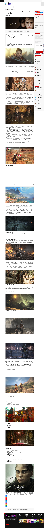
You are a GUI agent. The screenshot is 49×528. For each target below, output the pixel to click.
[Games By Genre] (31, 521)
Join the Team (20, 517)
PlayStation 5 (41, 35)
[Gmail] (20, 503)
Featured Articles (27, 515)
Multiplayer (40, 36)
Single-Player (36, 35)
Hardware (30, 7)
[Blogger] (20, 504)
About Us (20, 515)
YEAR (27, 7)
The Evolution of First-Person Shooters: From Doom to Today (39, 70)
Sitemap (26, 517)
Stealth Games (12, 9)
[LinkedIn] (20, 500)
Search (26, 516)
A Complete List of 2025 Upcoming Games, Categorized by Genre (40, 57)
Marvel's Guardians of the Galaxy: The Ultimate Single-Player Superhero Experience (39, 17)
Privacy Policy (39, 515)
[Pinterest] (20, 499)
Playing (35, 7)
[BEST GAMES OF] (9, 3)
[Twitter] (20, 496)
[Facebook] (20, 495)
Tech (38, 7)
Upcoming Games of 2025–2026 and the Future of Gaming (39, 88)
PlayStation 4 (36, 36)
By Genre (15, 7)
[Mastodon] (20, 502)
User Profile (33, 516)
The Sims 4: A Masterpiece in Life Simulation (39, 73)
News (8, 7)
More (42, 7)
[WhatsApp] (20, 505)
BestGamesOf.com (25, 527)
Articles (11, 7)
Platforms (20, 7)
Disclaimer (39, 517)
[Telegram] (20, 501)
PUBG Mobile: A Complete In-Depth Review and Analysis (39, 104)
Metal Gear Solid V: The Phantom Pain (39, 25)
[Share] (20, 506)
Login (32, 515)
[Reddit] (20, 497)
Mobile (24, 7)
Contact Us (20, 516)
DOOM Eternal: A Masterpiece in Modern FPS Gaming (39, 80)
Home (5, 7)
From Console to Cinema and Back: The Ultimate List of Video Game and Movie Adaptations (39, 108)
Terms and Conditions (40, 516)
